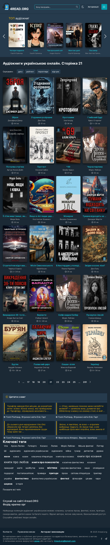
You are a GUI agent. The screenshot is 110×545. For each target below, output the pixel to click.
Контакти (7, 532)
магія (19, 468)
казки (25, 456)
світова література (80, 473)
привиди (41, 473)
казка (16, 456)
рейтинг (30, 71)
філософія (77, 478)
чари (98, 478)
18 (33, 382)
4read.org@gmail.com (64, 541)
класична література (42, 456)
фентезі (64, 478)
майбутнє (30, 468)
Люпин (54, 446)
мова (41, 468)
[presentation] (4, 36)
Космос (44, 446)
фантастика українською (44, 478)
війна (68, 451)
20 (44, 382)
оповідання (98, 468)
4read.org (19, 9)
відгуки (55, 71)
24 (68, 382)
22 (57, 382)
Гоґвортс (32, 446)
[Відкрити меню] (104, 7)
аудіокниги (57, 451)
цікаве (89, 478)
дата (20, 71)
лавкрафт (9, 468)
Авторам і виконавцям (52, 532)
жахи (7, 456)
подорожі (9, 473)
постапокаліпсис (25, 473)
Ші (5, 451)
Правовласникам (26, 532)
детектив (88, 451)
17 (28, 382)
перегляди (43, 71)
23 (63, 382)
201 (85, 382)
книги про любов (16, 462)
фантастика (22, 478)
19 (39, 382)
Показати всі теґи (12, 489)
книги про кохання (89, 456)
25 (74, 382)
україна (8, 478)
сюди (37, 541)
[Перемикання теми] (83, 7)
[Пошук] (77, 7)
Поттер (100, 446)
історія (19, 484)
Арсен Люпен (17, 446)
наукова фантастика (70, 468)
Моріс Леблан (68, 446)
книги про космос (65, 456)
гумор (77, 451)
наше (87, 468)
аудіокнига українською (36, 451)
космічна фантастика (73, 462)
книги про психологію (45, 462)
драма (100, 451)
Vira (6, 446)
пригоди (53, 473)
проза (65, 473)
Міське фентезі (85, 446)
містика (52, 467)
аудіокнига (15, 451)
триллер (97, 473)
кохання (91, 462)
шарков (8, 483)
